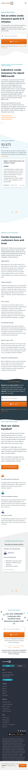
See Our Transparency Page (10, 467)
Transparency (5, 708)
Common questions (7, 704)
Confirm (23, 765)
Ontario (10, 653)
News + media (6, 706)
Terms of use (5, 717)
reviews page (4, 156)
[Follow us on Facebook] (18, 731)
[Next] (16, 212)
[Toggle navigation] (25, 3)
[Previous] (12, 212)
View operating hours (8, 674)
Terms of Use (4, 47)
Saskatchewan (16, 652)
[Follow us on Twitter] (20, 731)
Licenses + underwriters (8, 724)
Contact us (5, 695)
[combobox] (14, 36)
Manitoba (23, 652)
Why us (4, 688)
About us (4, 686)
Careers (4, 693)
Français (20, 665)
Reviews (4, 691)
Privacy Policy (21, 46)
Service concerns (6, 711)
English (8, 665)
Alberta (10, 652)
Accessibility (5, 722)
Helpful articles (6, 702)
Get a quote (15, 41)
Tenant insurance (6, 119)
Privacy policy (6, 720)
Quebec (17, 653)
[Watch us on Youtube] (22, 731)
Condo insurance (6, 115)
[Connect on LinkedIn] (25, 731)
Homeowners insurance (8, 117)
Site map (4, 726)
